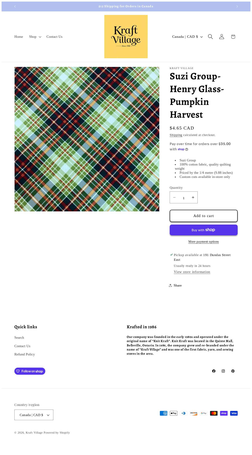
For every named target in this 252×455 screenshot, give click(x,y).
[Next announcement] (237, 6)
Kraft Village (34, 432)
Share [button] (178, 285)
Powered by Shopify (57, 432)
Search (19, 337)
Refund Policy (24, 354)
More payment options (203, 241)
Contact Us (22, 346)
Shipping (176, 135)
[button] (35, 36)
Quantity (176, 187)
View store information (192, 272)
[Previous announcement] (15, 6)
